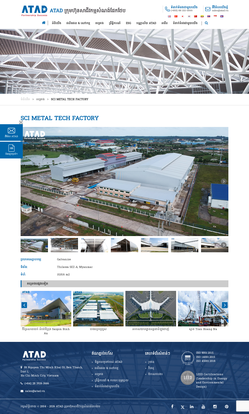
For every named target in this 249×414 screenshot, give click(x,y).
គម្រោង (99, 23)
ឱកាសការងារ (155, 374)
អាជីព (165, 23)
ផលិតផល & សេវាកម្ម (78, 23)
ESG (128, 23)
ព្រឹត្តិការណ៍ (115, 23)
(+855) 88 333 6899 (181, 10)
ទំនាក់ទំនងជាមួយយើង (185, 23)
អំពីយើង (56, 23)
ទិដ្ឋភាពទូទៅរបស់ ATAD (108, 362)
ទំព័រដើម (25, 99)
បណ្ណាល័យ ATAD (146, 23)
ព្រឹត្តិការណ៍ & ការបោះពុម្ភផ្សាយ (112, 380)
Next (224, 181)
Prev (25, 181)
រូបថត (151, 362)
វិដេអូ (151, 368)
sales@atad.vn (220, 10)
